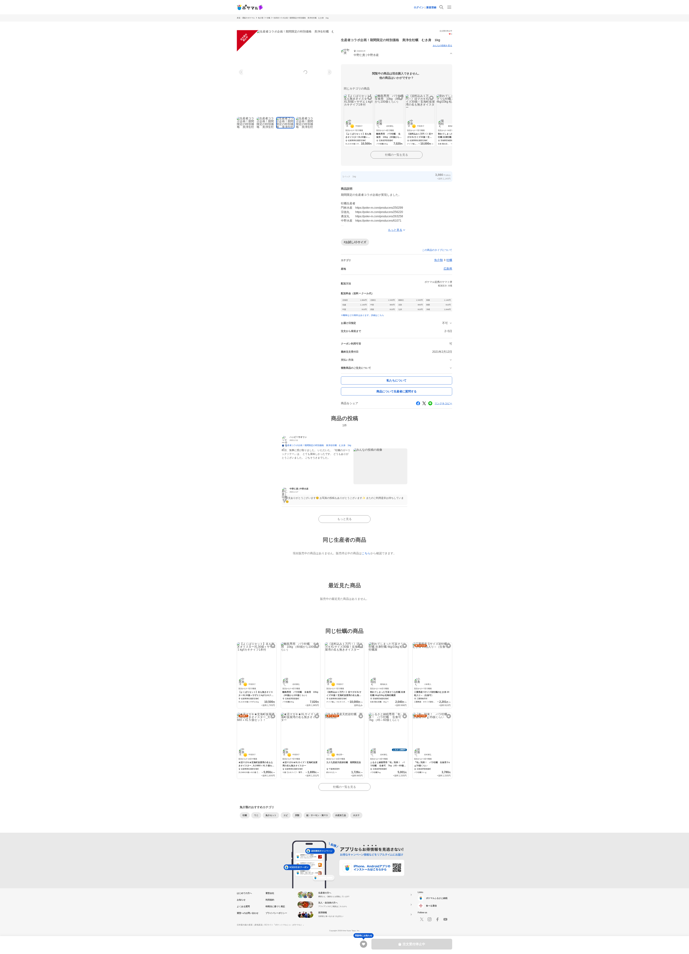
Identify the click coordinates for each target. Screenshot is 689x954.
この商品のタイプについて (437, 250)
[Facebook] (437, 919)
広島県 (448, 268)
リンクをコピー (443, 403)
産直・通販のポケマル (246, 18)
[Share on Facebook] (418, 403)
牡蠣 (268, 18)
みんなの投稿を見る (442, 45)
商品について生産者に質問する (396, 391)
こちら (366, 553)
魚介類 (260, 18)
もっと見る (344, 519)
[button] (396, 53)
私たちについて (396, 380)
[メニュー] (449, 7)
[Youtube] (445, 919)
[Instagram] (429, 919)
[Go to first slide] (329, 72)
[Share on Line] (430, 403)
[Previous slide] (241, 72)
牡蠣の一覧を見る (396, 154)
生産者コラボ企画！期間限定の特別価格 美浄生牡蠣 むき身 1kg (301, 18)
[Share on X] (424, 403)
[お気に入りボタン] (369, 98)
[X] (422, 919)
